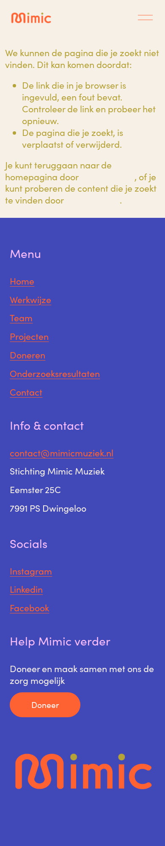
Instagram (31, 571)
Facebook (29, 608)
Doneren (27, 355)
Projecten (29, 336)
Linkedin (26, 589)
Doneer (45, 704)
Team (21, 318)
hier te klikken (107, 177)
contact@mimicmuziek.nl (61, 453)
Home (22, 281)
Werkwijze (30, 300)
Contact (26, 392)
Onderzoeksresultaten (55, 374)
